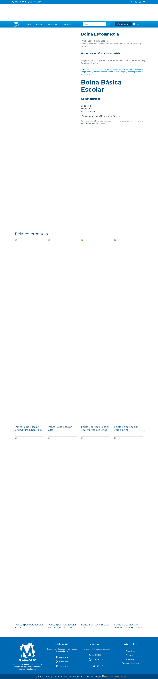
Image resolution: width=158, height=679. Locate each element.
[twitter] (136, 1)
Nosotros (39, 24)
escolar (104, 72)
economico (139, 69)
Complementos (86, 72)
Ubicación (130, 659)
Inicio (28, 24)
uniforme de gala (120, 72)
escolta (110, 72)
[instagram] (140, 1)
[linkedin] (144, 1)
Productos (52, 24)
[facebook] (131, 1)
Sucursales (68, 24)
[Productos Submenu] (59, 24)
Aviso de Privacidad (130, 663)
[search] (108, 24)
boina (132, 69)
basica (126, 69)
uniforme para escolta (135, 72)
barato (121, 69)
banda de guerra (111, 69)
